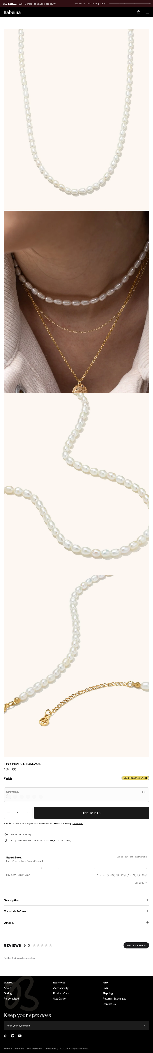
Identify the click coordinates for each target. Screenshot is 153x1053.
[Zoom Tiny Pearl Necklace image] (76, 120)
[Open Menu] (147, 12)
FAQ (105, 988)
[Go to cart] (138, 12)
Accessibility (61, 988)
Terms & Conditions (14, 1048)
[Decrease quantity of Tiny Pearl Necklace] (8, 813)
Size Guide (59, 998)
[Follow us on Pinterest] (12, 1035)
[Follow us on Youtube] (20, 1035)
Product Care (61, 993)
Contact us (109, 1004)
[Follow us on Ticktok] (5, 1035)
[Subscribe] (144, 1025)
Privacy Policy (34, 1048)
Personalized (11, 998)
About (7, 988)
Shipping (108, 993)
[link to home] (12, 12)
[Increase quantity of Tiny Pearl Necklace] (28, 813)
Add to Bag (91, 813)
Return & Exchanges (114, 998)
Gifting (8, 993)
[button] (76, 794)
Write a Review (136, 945)
